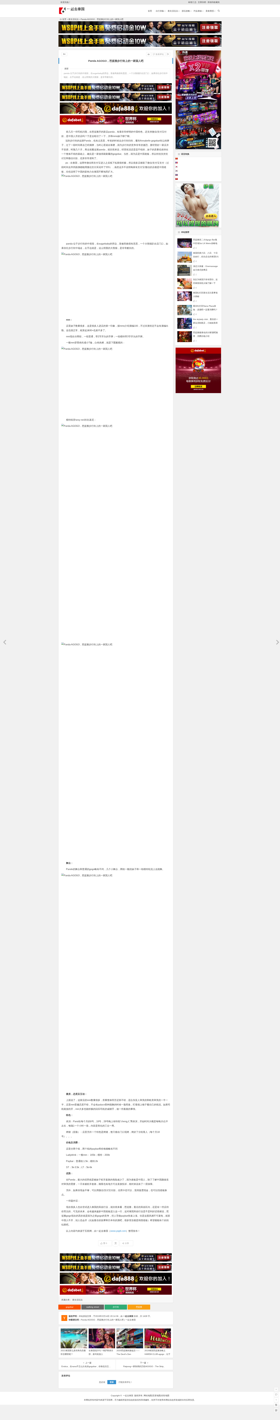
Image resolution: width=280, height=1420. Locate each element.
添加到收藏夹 (214, 2)
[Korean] (176, 171)
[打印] (148, 54)
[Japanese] (176, 167)
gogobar (155, 140)
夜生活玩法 (173, 11)
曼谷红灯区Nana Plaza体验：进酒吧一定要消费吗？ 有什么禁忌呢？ (205, 309)
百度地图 (156, 1395)
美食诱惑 (210, 11)
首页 (150, 11)
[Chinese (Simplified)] (176, 158)
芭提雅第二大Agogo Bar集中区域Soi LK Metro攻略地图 (205, 243)
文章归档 (202, 2)
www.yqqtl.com (118, 1231)
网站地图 (148, 1395)
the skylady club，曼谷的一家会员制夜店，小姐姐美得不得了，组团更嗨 (205, 323)
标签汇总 (192, 2)
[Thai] (176, 175)
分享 (127, 1243)
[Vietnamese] (176, 179)
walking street (92, 1307)
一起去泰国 (76, 9)
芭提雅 (139, 1307)
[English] (176, 162)
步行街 (73, 140)
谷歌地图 (165, 1395)
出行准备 (160, 11)
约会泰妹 (198, 11)
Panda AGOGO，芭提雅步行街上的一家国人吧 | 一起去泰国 (108, 1320)
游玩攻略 (186, 11)
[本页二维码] (276, 1410)
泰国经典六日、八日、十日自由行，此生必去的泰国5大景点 (206, 256)
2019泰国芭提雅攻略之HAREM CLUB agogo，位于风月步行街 (157, 1354)
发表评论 (159, 54)
